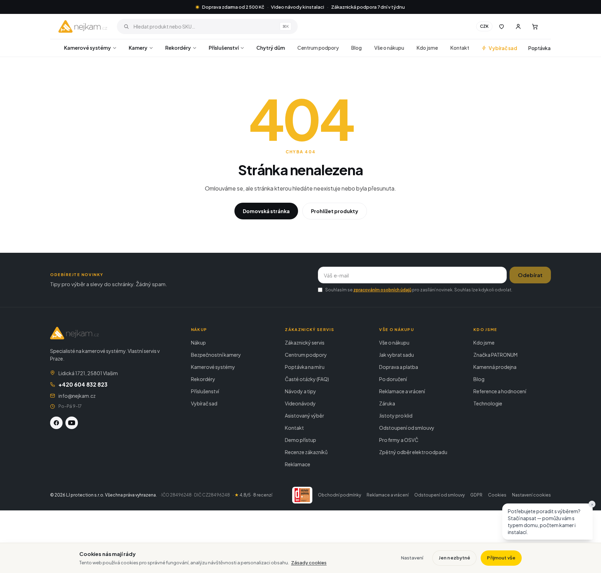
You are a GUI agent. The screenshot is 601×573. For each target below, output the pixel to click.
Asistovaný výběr (304, 415)
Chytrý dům (270, 48)
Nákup (198, 342)
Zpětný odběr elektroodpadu (413, 452)
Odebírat (530, 275)
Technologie (487, 403)
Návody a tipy (300, 391)
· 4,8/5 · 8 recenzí (252, 495)
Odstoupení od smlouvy (406, 428)
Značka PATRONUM (495, 355)
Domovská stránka (266, 211)
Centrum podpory (318, 48)
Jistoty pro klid (395, 415)
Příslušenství (224, 48)
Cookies (497, 495)
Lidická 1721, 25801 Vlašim (88, 373)
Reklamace (297, 464)
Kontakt (459, 48)
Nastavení (412, 557)
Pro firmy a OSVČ (398, 440)
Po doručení (393, 379)
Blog (356, 48)
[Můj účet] (518, 26)
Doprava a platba (398, 367)
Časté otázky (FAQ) (307, 379)
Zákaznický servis (304, 342)
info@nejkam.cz (77, 396)
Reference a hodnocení (499, 391)
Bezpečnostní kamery (216, 355)
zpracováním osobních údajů (382, 289)
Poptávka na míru (304, 367)
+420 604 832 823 (82, 384)
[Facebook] (56, 423)
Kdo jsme (427, 48)
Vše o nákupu (389, 48)
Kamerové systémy (87, 48)
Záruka (387, 403)
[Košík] (535, 26)
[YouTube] (71, 423)
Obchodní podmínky (339, 495)
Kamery (138, 48)
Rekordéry (178, 48)
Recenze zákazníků (306, 452)
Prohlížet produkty (334, 211)
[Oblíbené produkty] (501, 26)
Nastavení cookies (531, 495)
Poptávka (539, 48)
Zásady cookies (309, 562)
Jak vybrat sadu (396, 355)
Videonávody (300, 403)
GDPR (476, 495)
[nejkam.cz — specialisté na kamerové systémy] (82, 26)
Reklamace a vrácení (402, 391)
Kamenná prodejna (494, 367)
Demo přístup (300, 440)
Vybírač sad (503, 48)
